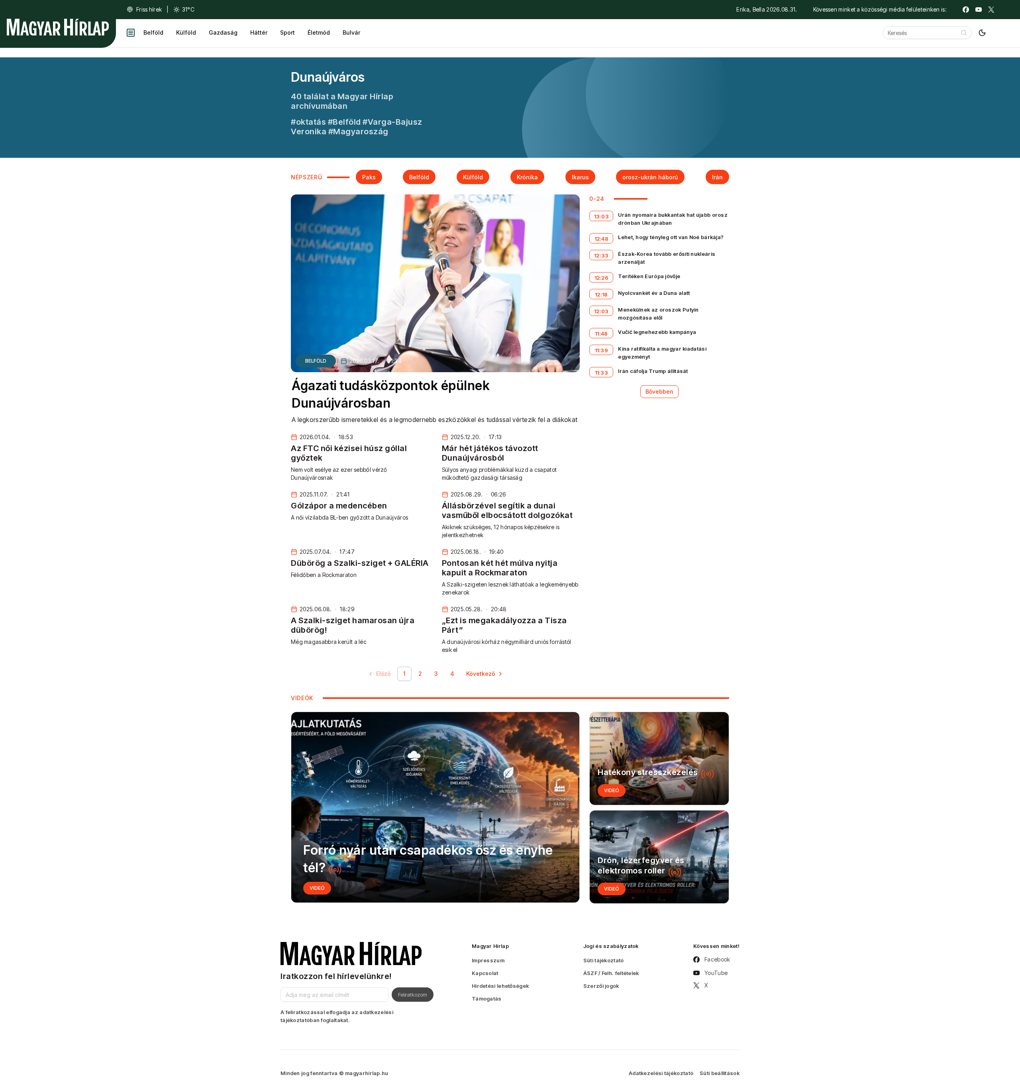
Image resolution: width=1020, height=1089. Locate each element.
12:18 (601, 294)
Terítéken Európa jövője (649, 276)
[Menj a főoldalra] (58, 27)
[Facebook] (966, 9)
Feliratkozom (412, 994)
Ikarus (580, 177)
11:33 (601, 372)
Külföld (186, 32)
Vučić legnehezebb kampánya (657, 332)
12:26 (601, 278)
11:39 (601, 350)
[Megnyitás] (130, 32)
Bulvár (351, 32)
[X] (991, 9)
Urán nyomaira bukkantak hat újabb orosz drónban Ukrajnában (673, 219)
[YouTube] (978, 9)
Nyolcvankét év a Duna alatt (654, 293)
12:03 (601, 311)
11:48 (601, 333)
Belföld (153, 32)
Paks (369, 177)
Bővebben (659, 391)
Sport (287, 32)
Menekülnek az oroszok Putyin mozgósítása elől (658, 313)
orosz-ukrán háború (650, 177)
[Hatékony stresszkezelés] (659, 758)
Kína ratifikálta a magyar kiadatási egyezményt (662, 352)
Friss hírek (149, 9)
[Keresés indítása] (964, 32)
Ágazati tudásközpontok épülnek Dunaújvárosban (391, 394)
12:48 (601, 238)
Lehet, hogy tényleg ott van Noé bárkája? (671, 237)
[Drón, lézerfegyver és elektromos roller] (659, 856)
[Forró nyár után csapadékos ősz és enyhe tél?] (435, 807)
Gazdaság (223, 32)
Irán (717, 177)
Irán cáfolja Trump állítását (653, 371)
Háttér (258, 32)
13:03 (601, 216)
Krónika (527, 177)
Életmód (319, 32)
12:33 (601, 255)
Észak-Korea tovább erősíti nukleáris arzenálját (666, 258)
